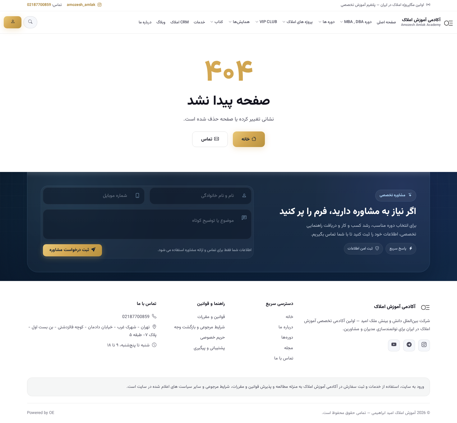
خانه (246, 139)
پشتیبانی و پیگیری (209, 348)
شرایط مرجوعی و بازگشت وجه (199, 327)
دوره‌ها (287, 337)
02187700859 (39, 5)
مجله (288, 348)
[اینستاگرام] (424, 345)
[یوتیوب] (394, 345)
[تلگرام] (409, 345)
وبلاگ (160, 22)
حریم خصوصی (212, 337)
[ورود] (12, 22)
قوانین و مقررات (211, 317)
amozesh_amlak (81, 5)
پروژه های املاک (300, 22)
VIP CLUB (268, 22)
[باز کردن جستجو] (30, 22)
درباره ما (145, 22)
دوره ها (329, 22)
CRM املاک (179, 22)
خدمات (199, 22)
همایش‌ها (241, 22)
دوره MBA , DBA (358, 22)
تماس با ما (283, 358)
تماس (206, 139)
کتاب (219, 22)
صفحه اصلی (386, 22)
